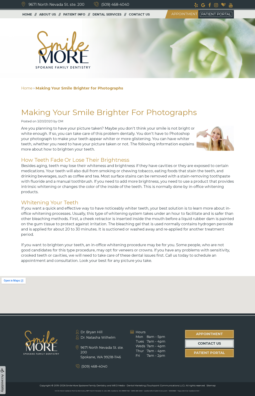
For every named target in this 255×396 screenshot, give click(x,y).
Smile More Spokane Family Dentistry (86, 385)
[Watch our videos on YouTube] (231, 4)
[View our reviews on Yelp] (196, 4)
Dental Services (107, 14)
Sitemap (211, 385)
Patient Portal (216, 14)
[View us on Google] (203, 4)
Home (27, 14)
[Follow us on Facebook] (209, 4)
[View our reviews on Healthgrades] (223, 4)
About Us (47, 14)
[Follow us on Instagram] (216, 4)
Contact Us (139, 14)
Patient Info (74, 14)
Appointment (184, 14)
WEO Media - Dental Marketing (129, 385)
